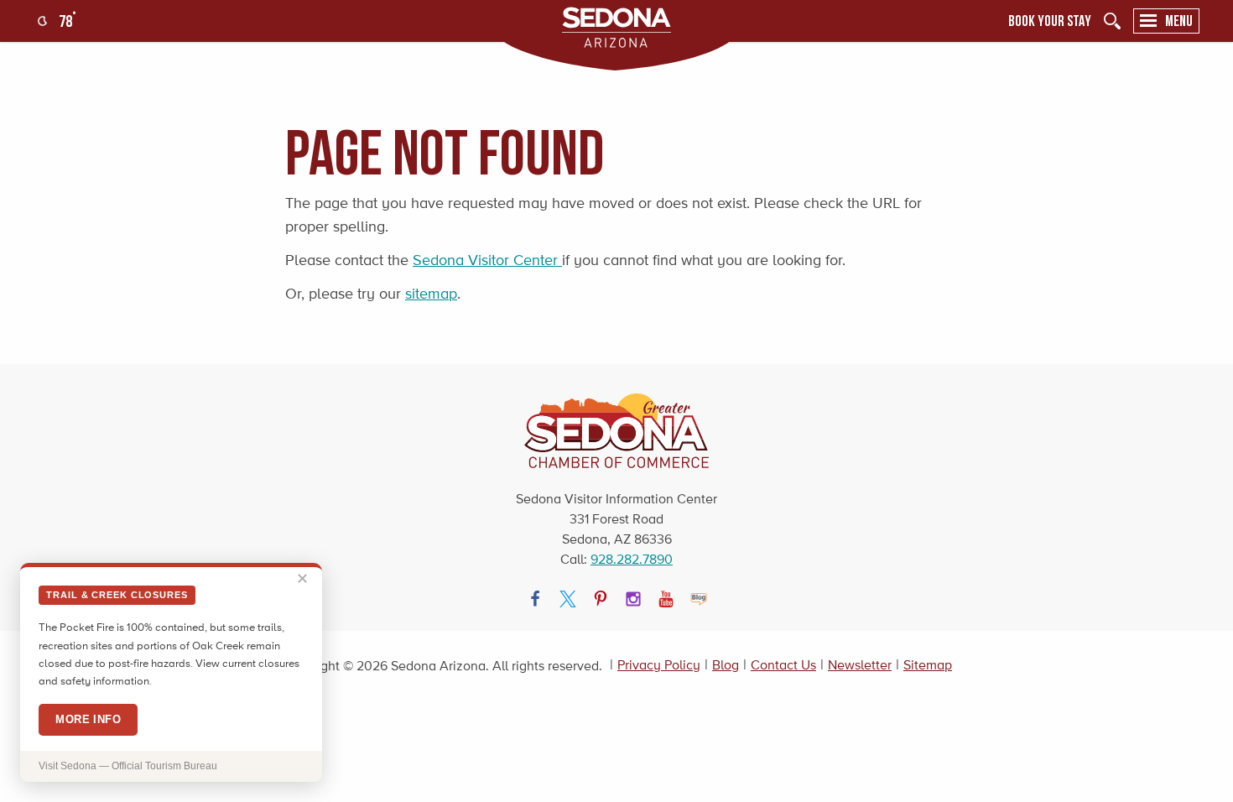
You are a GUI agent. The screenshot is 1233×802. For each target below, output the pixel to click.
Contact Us (783, 665)
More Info (88, 719)
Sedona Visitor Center (487, 260)
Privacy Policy (658, 665)
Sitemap (927, 665)
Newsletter (860, 665)
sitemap (431, 293)
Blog (725, 665)
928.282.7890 (631, 559)
